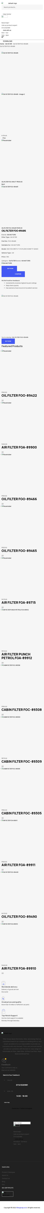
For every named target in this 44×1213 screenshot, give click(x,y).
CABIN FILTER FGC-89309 (22, 761)
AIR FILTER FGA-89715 (19, 602)
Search (40, 7)
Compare (18, 274)
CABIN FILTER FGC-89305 (22, 813)
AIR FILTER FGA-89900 (19, 447)
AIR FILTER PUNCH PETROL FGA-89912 (17, 656)
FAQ (3, 1185)
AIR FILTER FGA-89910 (19, 968)
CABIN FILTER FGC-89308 (22, 709)
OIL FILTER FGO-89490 (19, 916)
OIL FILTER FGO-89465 (19, 550)
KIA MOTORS (11, 235)
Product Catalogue (8, 1172)
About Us (5, 1175)
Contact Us (6, 1178)
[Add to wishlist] (6, 274)
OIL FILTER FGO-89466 (19, 499)
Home (2, 44)
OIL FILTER (8, 44)
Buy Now (10, 268)
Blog (3, 1181)
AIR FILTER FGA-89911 (18, 865)
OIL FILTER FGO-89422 (19, 395)
